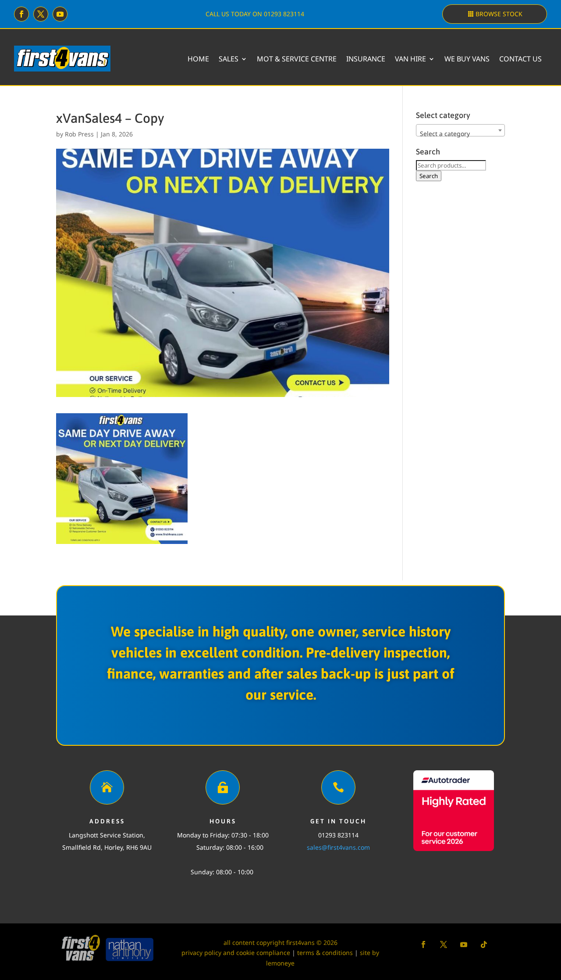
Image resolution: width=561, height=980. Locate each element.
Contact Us (520, 59)
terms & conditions (325, 952)
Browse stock (499, 14)
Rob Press (79, 134)
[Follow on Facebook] (21, 14)
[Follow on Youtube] (60, 14)
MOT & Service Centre (297, 59)
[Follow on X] (40, 14)
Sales (228, 59)
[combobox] (460, 130)
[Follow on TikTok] (484, 944)
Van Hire (410, 59)
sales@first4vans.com (338, 847)
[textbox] (460, 134)
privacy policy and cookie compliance (235, 952)
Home (198, 59)
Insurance (365, 59)
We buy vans (467, 59)
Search (428, 176)
